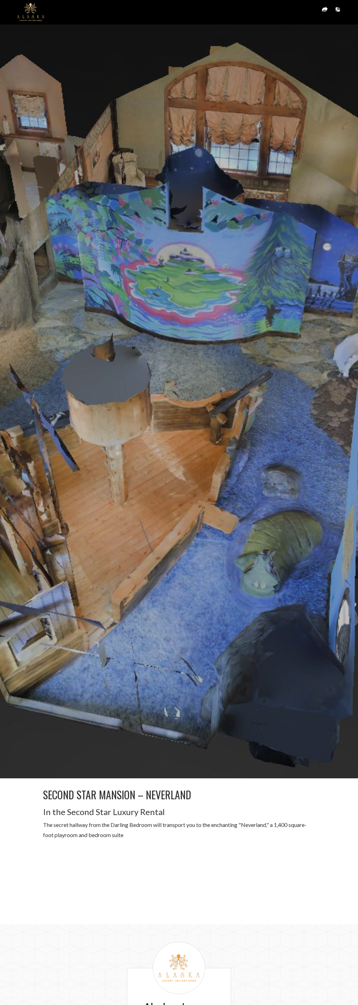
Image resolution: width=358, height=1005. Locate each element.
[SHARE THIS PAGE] (324, 12)
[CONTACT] (337, 12)
